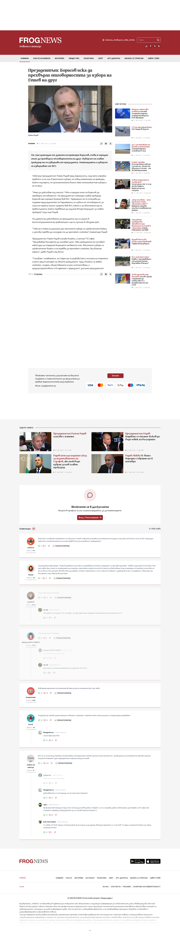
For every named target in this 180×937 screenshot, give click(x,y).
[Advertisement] (90, 15)
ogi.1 (45, 804)
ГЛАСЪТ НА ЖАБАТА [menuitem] (41, 58)
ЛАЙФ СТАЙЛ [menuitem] (153, 58)
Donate (115, 375)
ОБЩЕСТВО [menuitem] (74, 58)
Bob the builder (49, 822)
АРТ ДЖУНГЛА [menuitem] (114, 58)
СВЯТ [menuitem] (100, 58)
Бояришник (31, 697)
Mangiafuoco (48, 732)
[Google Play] (137, 861)
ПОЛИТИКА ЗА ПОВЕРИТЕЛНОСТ (147, 886)
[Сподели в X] (110, 143)
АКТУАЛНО (90, 878)
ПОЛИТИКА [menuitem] (89, 58)
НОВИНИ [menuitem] (25, 58)
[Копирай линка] (101, 143)
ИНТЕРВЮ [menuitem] (59, 58)
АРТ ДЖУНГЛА (122, 878)
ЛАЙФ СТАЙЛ (155, 878)
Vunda (30, 575)
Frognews (38, 274)
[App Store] (153, 861)
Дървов (30, 602)
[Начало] (146, 46)
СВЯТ (111, 878)
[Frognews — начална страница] (33, 861)
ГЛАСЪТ (69, 878)
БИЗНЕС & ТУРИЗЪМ (138, 878)
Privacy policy (106, 898)
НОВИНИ (31, 143)
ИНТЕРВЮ (79, 878)
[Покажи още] (90, 930)
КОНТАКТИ (115, 886)
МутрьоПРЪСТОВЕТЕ (31, 642)
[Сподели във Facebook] (106, 143)
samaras (30, 547)
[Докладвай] (49, 546)
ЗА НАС (106, 886)
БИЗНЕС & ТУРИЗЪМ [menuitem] (134, 58)
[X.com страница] (154, 46)
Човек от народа (31, 766)
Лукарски (47, 775)
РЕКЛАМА (127, 886)
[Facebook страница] (150, 46)
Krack (30, 724)
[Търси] (158, 40)
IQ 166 (45, 610)
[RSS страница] (159, 46)
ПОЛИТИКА (101, 878)
